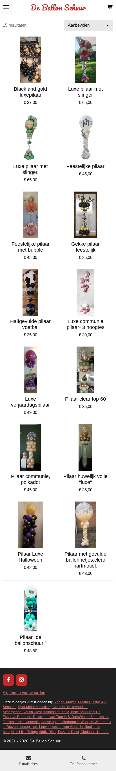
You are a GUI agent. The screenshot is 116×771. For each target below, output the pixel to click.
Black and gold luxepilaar (30, 92)
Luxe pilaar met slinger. (30, 169)
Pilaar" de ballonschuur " (30, 640)
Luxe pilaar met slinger (85, 92)
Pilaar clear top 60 (85, 399)
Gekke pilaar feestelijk (85, 247)
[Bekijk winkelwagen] (110, 7)
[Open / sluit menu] (6, 7)
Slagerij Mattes (64, 702)
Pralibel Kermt (89, 702)
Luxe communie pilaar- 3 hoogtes (85, 324)
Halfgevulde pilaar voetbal (30, 324)
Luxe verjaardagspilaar (30, 402)
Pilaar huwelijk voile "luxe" (85, 479)
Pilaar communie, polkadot (30, 479)
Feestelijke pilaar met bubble (31, 247)
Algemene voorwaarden (24, 692)
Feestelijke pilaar (85, 166)
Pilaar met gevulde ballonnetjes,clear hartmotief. (85, 560)
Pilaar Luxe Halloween (30, 557)
